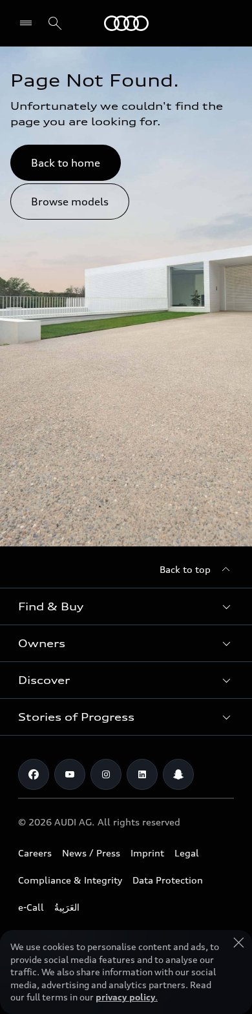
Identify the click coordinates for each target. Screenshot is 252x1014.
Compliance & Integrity (70, 879)
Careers (35, 852)
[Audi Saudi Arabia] (126, 23)
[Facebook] (33, 774)
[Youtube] (69, 774)
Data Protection (167, 879)
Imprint (147, 852)
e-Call (31, 907)
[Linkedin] (142, 774)
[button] (126, 606)
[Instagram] (105, 774)
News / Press (91, 852)
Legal (186, 852)
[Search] (54, 23)
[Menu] (28, 23)
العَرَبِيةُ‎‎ (66, 907)
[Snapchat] (178, 774)
